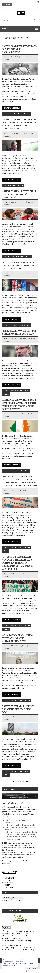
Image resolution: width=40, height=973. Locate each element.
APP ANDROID (9, 878)
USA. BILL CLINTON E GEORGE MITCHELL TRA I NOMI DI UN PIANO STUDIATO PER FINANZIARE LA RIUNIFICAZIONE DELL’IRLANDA (20, 481)
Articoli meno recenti (20, 782)
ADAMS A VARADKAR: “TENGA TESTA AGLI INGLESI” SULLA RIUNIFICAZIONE (17, 638)
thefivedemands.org (23, 940)
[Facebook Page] (19, 13)
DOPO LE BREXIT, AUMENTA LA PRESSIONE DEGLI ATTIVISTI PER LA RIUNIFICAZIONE (19, 265)
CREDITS (7, 885)
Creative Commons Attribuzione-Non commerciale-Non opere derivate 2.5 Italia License (17, 935)
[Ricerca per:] (20, 20)
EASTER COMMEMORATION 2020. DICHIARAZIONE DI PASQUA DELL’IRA (19, 49)
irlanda (6, 256)
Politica (26, 114)
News (19, 114)
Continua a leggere (12, 108)
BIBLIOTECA (9, 880)
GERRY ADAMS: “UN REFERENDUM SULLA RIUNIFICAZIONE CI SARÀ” (19, 332)
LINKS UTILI (9, 883)
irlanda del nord (9, 114)
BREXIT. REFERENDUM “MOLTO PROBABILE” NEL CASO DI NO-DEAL (18, 709)
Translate (18, 900)
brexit (6, 325)
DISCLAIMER (9, 887)
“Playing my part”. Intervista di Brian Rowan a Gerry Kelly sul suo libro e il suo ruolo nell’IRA (19, 124)
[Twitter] (23, 13)
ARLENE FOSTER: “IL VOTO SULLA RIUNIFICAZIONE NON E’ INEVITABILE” (19, 194)
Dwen (24, 339)
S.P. (24, 57)
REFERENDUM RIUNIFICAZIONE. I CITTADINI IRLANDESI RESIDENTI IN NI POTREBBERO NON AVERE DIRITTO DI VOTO (19, 404)
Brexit (6, 391)
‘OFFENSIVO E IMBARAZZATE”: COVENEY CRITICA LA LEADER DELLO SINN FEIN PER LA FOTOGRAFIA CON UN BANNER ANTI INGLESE (17, 562)
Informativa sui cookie (9, 965)
